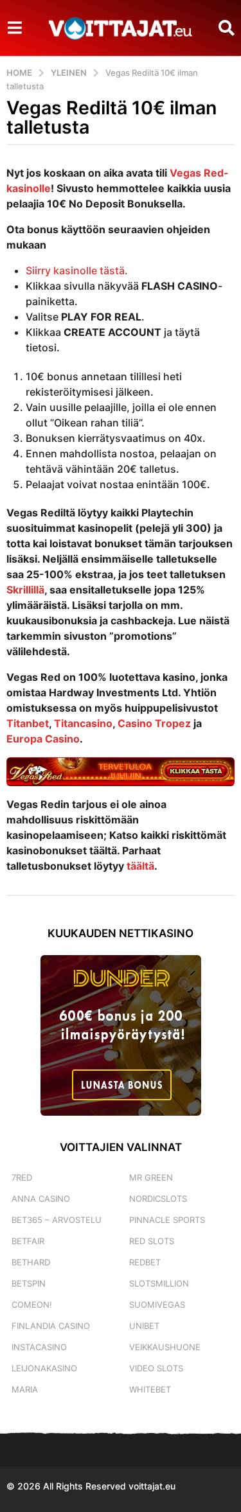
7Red (22, 1177)
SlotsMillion (159, 1283)
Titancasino (83, 723)
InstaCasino (39, 1347)
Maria (25, 1389)
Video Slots (156, 1368)
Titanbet (27, 723)
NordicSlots (158, 1198)
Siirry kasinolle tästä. (77, 270)
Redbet (145, 1262)
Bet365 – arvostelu (57, 1220)
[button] (14, 27)
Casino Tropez (154, 723)
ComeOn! (32, 1304)
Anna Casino (41, 1198)
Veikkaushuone (165, 1347)
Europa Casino (43, 738)
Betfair (28, 1241)
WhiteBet (150, 1389)
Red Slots (151, 1241)
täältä (140, 865)
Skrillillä (25, 589)
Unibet (144, 1326)
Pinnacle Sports (167, 1220)
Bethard (31, 1262)
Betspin (29, 1283)
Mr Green (151, 1177)
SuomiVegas (157, 1304)
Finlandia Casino (51, 1326)
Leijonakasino (44, 1368)
